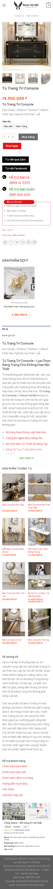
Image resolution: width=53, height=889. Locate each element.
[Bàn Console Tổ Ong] (39, 622)
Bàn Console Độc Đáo (13, 504)
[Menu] (4, 5)
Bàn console (33, 15)
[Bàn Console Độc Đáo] (13, 487)
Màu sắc (7, 121)
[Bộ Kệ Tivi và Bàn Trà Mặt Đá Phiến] (39, 576)
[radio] (8, 126)
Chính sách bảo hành (14, 766)
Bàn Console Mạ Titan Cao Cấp (39, 506)
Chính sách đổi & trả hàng (17, 778)
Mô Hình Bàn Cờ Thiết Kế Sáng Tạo (27, 444)
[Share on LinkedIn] (34, 242)
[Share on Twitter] (16, 242)
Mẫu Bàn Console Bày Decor (13, 550)
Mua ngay (12, 146)
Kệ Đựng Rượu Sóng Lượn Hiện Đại (26, 432)
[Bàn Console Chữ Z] (13, 622)
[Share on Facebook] (11, 242)
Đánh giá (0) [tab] (8, 335)
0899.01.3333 (19, 183)
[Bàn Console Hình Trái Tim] (13, 576)
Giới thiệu (8, 789)
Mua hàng (28, 137)
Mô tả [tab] (5, 329)
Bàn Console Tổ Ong (38, 639)
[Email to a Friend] (22, 242)
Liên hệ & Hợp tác (12, 795)
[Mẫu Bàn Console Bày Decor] (13, 532)
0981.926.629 (19, 194)
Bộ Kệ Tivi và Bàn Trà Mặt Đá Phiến (38, 594)
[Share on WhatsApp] (5, 242)
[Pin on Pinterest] (28, 242)
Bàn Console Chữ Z (12, 639)
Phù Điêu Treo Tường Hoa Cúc (19, 306)
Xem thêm (25, 458)
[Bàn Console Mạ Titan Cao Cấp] (39, 487)
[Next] (46, 46)
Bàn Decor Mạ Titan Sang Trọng (38, 550)
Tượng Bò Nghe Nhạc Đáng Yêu (24, 438)
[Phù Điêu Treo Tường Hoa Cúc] (19, 283)
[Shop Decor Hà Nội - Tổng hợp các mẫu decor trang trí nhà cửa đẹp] (26, 5)
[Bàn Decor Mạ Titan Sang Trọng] (39, 532)
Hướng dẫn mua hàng (14, 783)
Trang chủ (19, 15)
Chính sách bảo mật (14, 772)
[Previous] (7, 46)
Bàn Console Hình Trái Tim (13, 594)
